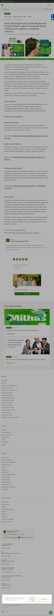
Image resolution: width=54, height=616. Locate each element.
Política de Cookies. (11, 600)
